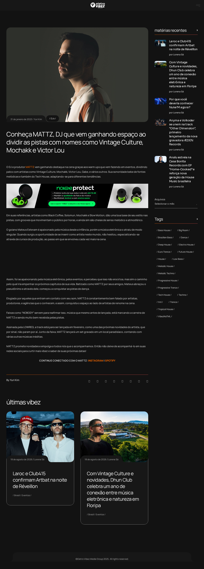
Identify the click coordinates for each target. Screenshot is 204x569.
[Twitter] (139, 381)
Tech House (164, 294)
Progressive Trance (168, 287)
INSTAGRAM (95, 360)
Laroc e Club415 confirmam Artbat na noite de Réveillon (40, 479)
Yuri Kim (38, 119)
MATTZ (30, 167)
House (161, 258)
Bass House (164, 230)
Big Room (183, 230)
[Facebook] (106, 381)
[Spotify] (97, 381)
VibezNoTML (164, 316)
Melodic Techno (166, 273)
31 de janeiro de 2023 (21, 119)
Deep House (164, 244)
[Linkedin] (114, 381)
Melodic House (165, 266)
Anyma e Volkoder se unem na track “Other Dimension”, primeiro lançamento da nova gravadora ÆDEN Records (183, 132)
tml (159, 301)
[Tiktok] (131, 381)
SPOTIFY (110, 360)
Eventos (26, 495)
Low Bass (178, 258)
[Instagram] (122, 381)
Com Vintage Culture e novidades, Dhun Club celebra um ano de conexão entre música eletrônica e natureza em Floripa (113, 489)
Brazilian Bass (165, 237)
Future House (186, 251)
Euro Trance (164, 251)
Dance (184, 237)
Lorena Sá (39, 459)
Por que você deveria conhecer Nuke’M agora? (181, 103)
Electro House (186, 244)
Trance (173, 301)
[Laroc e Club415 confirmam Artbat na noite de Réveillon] (161, 43)
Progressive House (167, 280)
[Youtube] (147, 381)
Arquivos (160, 199)
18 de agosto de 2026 (21, 459)
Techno (182, 294)
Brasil (17, 495)
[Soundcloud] (89, 381)
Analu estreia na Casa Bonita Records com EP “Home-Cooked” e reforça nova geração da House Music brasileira (182, 169)
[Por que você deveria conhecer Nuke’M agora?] (161, 101)
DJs (53, 118)
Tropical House (165, 309)
